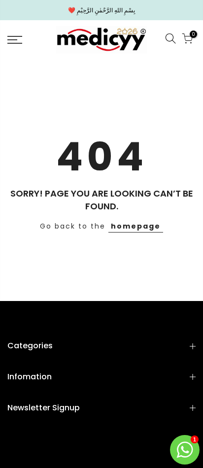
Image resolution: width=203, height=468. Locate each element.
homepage (136, 226)
